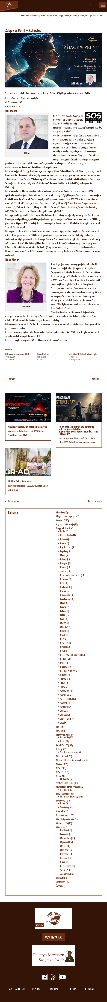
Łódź (62, 619)
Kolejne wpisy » (95, 501)
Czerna (63, 543)
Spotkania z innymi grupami (68, 786)
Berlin (62, 531)
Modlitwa (64, 850)
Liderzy (61, 442)
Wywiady (60, 878)
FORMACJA (64, 779)
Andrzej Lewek (39, 15)
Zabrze (63, 710)
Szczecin (63, 674)
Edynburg (64, 551)
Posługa (63, 858)
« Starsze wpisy (12, 501)
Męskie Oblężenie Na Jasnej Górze (70, 760)
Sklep (72, 989)
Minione (81, 15)
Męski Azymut (62, 756)
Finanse (63, 834)
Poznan (63, 658)
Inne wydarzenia (63, 734)
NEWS (87, 15)
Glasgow (64, 563)
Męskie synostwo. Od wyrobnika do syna (27, 426)
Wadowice (64, 690)
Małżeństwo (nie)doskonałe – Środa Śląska (83, 354)
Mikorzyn (64, 627)
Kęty (62, 583)
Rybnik (63, 662)
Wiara (62, 870)
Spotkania (64, 789)
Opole (62, 634)
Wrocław (64, 706)
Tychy (62, 686)
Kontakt (90, 989)
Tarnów (63, 678)
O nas (58, 776)
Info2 (58, 730)
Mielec (63, 623)
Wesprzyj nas (53, 937)
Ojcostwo (64, 854)
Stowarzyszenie (62, 793)
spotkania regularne (89, 442)
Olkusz (63, 631)
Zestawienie (61, 882)
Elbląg (62, 555)
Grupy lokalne (64, 15)
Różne (62, 803)
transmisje (60, 811)
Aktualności (17, 989)
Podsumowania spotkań (70, 654)
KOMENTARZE (62, 745)
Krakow (20, 435)
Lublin (62, 615)
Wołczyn (63, 702)
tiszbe (21, 485)
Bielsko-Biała (66, 535)
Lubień (63, 611)
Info (57, 726)
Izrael (62, 741)
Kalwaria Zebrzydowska (70, 575)
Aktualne (42, 431)
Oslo (62, 639)
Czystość (64, 830)
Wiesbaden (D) (66, 698)
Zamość (63, 714)
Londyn (63, 607)
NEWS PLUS (61, 772)
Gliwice (63, 567)
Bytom (63, 539)
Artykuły (59, 520)
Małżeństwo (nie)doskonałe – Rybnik (17, 354)
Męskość (64, 842)
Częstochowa (66, 547)
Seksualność (65, 866)
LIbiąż (62, 603)
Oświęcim (64, 642)
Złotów (63, 722)
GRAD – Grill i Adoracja (19, 481)
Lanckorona (65, 599)
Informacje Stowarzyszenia (71, 796)
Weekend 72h (62, 823)
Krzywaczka (65, 595)
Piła (62, 651)
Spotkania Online (67, 670)
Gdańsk (63, 559)
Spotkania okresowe (75, 442)
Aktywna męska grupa (65, 516)
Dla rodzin (64, 737)
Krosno (63, 591)
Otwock (63, 646)
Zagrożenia (65, 874)
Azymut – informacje (65, 524)
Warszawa (64, 694)
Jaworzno (64, 571)
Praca (62, 862)
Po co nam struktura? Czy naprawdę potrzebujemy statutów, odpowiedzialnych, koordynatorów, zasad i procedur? (78, 430)
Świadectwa (61, 800)
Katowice (73, 15)
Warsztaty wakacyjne (65, 819)
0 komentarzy (96, 15)
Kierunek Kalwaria (43, 354)
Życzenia (59, 886)
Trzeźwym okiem (63, 815)
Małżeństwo (65, 838)
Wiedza (59, 827)
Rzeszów (63, 666)
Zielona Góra (65, 718)
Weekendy (64, 807)
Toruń (62, 682)
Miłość (63, 846)
